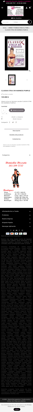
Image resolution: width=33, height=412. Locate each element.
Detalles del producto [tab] (16, 135)
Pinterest (16, 122)
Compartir (9, 122)
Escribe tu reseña (7, 94)
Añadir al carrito (17, 110)
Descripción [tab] (16, 130)
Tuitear (12, 122)
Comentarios (16, 139)
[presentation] (6, 80)
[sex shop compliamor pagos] (16, 180)
